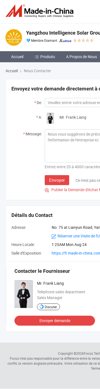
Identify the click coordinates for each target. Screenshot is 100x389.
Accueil (17, 56)
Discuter (51, 307)
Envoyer (57, 180)
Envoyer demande (54, 320)
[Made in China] (41, 10)
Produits (47, 56)
